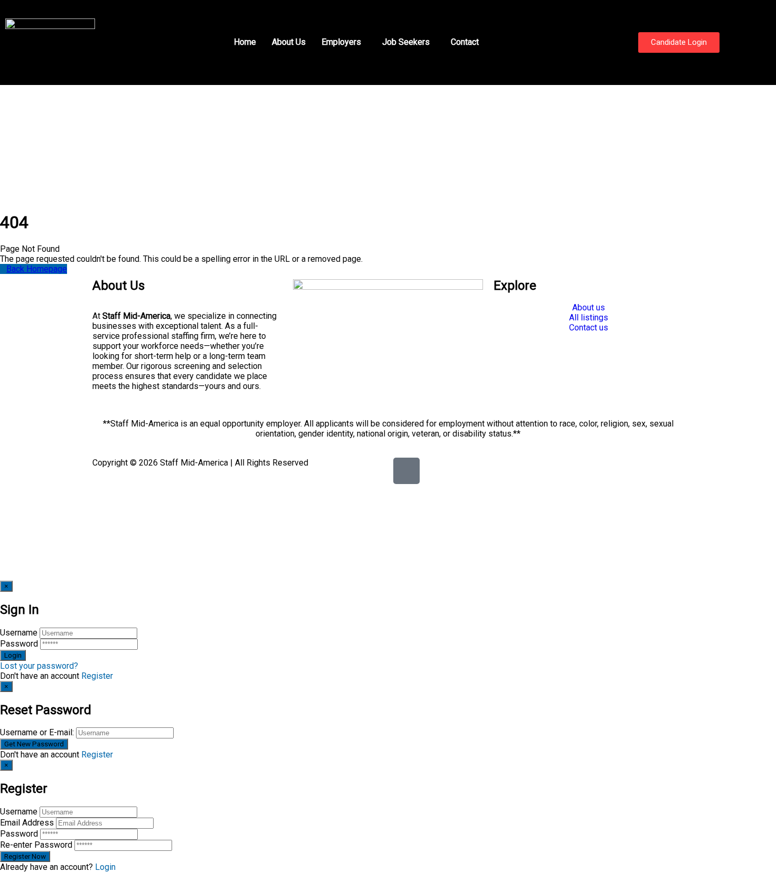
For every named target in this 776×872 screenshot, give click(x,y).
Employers (341, 42)
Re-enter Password (36, 845)
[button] (344, 42)
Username (18, 633)
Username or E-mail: (37, 732)
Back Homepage (36, 269)
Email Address (27, 823)
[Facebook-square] (406, 471)
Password (19, 644)
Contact (465, 42)
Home (245, 42)
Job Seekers (406, 42)
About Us (289, 42)
